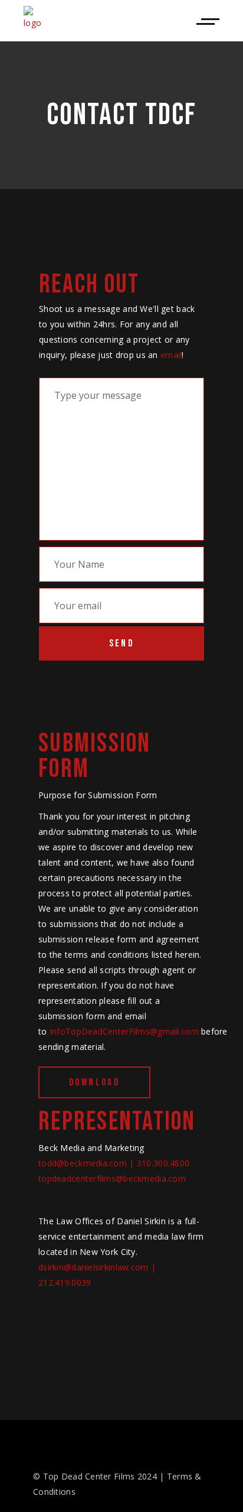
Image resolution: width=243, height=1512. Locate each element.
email (171, 354)
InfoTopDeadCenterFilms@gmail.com (124, 1031)
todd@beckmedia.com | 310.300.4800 (113, 1163)
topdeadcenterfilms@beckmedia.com (112, 1178)
